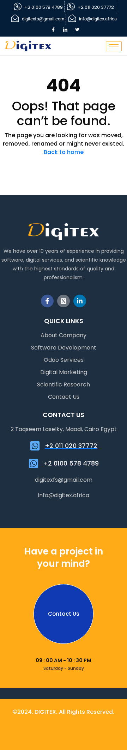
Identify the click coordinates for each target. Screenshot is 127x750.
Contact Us (63, 613)
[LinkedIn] (65, 30)
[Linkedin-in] (79, 301)
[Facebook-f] (47, 301)
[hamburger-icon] (114, 46)
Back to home (64, 152)
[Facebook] (53, 30)
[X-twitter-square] (63, 301)
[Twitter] (77, 30)
